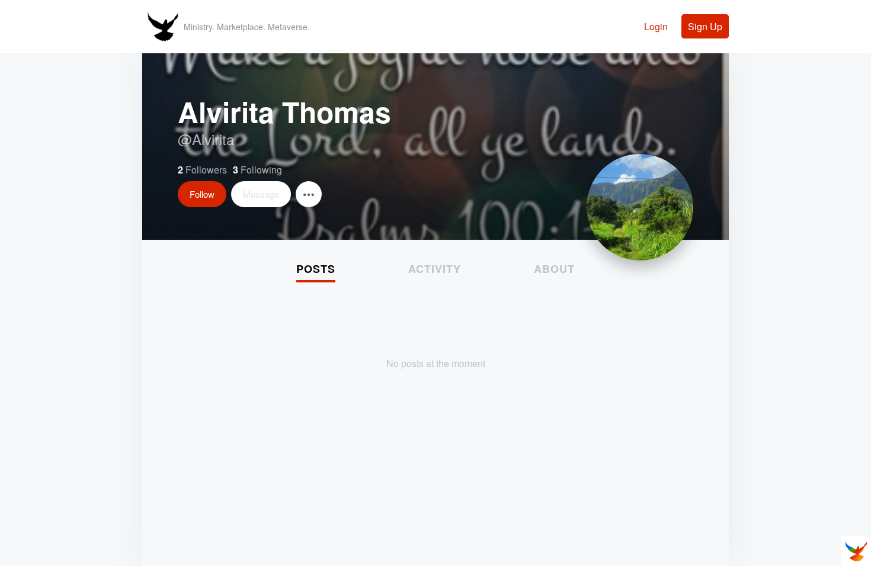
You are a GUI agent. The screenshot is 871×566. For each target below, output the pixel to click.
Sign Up (705, 26)
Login (656, 26)
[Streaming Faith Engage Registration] (163, 43)
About (554, 268)
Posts (315, 268)
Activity (434, 268)
